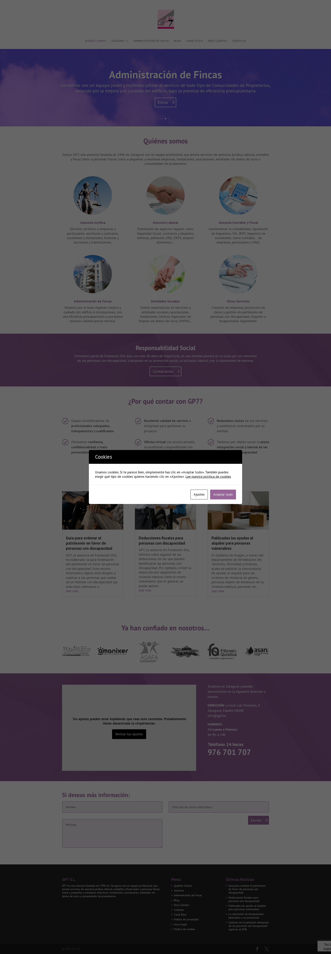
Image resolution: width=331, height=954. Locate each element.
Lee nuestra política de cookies (208, 476)
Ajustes (199, 494)
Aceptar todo (223, 494)
